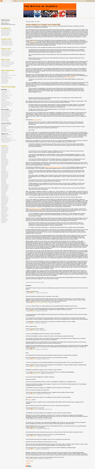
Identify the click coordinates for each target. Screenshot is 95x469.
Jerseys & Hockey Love (6, 114)
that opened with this (70, 76)
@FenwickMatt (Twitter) (6, 30)
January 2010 (4, 201)
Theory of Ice (4, 126)
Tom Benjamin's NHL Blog (7, 110)
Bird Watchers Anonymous (7, 131)
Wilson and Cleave (5, 101)
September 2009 (5, 197)
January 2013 (4, 219)
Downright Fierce (36, 373)
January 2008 (4, 176)
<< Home (28, 463)
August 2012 (4, 218)
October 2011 (4, 214)
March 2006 (4, 153)
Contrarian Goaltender (6, 141)
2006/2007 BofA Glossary (7, 43)
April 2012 (3, 217)
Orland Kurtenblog (5, 112)
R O (33, 330)
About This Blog (4, 35)
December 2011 (4, 215)
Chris (33, 366)
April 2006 (3, 154)
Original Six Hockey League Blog (8, 140)
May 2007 (3, 168)
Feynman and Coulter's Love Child (40, 302)
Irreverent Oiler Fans (6, 92)
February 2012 (4, 216)
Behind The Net (4, 76)
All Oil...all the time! (5, 98)
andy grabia (35, 409)
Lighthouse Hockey (5, 129)
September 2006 (5, 159)
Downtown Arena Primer (6, 40)
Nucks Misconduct (5, 113)
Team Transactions (5, 55)
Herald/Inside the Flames (6, 105)
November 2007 (4, 174)
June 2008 (3, 181)
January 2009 (4, 189)
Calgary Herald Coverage (7, 53)
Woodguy (34, 358)
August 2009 (4, 196)
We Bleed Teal (4, 118)
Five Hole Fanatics (5, 104)
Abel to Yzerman (5, 120)
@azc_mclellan (33, 41)
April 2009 (3, 192)
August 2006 (4, 158)
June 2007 (3, 169)
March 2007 (4, 166)
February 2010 (4, 202)
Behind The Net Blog (5, 138)
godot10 (34, 428)
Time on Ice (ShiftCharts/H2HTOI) (8, 75)
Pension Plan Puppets (6, 124)
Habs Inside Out (4, 125)
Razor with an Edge (5, 115)
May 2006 (3, 155)
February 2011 (4, 211)
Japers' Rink (4, 130)
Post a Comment (29, 461)
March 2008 (4, 178)
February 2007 (4, 165)
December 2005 (4, 150)
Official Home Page (5, 50)
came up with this (37, 119)
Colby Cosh (3, 100)
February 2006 (4, 152)
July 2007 (3, 170)
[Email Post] (42, 282)
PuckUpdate (4, 128)
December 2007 (4, 175)
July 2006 (3, 157)
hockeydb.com (4, 79)
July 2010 (3, 205)
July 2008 (3, 182)
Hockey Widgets (4, 80)
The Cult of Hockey (5, 97)
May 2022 (3, 222)
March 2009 (4, 191)
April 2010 (3, 204)
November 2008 (4, 187)
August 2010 (4, 206)
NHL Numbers (4, 83)
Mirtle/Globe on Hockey (6, 134)
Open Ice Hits (4, 107)
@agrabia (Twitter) (5, 34)
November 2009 (4, 199)
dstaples (34, 393)
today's (30, 399)
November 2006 (4, 161)
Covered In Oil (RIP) (5, 90)
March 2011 (4, 212)
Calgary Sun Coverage (6, 52)
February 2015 (4, 220)
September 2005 (5, 147)
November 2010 (4, 207)
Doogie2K (34, 435)
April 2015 (3, 221)
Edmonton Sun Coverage (6, 64)
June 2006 (3, 156)
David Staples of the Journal (35, 208)
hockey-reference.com (6, 78)
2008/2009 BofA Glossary (7, 41)
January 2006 (4, 151)
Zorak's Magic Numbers (6, 77)
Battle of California (5, 116)
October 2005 (4, 148)
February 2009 (4, 190)
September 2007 (5, 172)
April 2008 (3, 179)
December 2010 (4, 208)
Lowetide (3, 93)
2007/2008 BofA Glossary (7, 42)
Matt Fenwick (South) (6, 29)
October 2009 (4, 198)
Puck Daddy (4, 136)
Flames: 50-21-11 (5, 21)
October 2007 (4, 173)
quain (33, 322)
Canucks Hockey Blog (6, 111)
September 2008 (5, 184)
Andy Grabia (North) (5, 33)
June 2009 (3, 194)
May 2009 (3, 193)
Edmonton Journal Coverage (7, 63)
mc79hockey (4, 91)
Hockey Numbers (5, 142)
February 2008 (4, 177)
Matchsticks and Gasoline (7, 102)
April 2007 (3, 167)
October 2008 (4, 185)
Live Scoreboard (5, 71)
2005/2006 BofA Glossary (7, 45)
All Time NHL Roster (5, 54)
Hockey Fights (4, 81)
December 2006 (4, 162)
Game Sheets (4, 74)
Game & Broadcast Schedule (7, 51)
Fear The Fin (4, 117)
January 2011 (4, 210)
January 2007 (4, 163)
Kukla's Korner (4, 135)
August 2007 (4, 171)
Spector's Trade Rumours (7, 137)
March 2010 (4, 203)
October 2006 (4, 160)
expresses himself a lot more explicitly (53, 167)
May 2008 (3, 180)
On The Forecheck (5, 121)
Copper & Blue (4, 96)
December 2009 (4, 200)
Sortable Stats (4, 73)
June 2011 (3, 213)
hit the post (3, 106)
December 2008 (4, 188)
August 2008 (4, 183)
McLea (33, 310)
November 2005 (4, 149)
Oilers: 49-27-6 (4, 22)
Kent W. (34, 292)
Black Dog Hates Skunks (6, 95)
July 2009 (3, 195)
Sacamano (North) (5, 32)
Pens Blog (3, 127)
